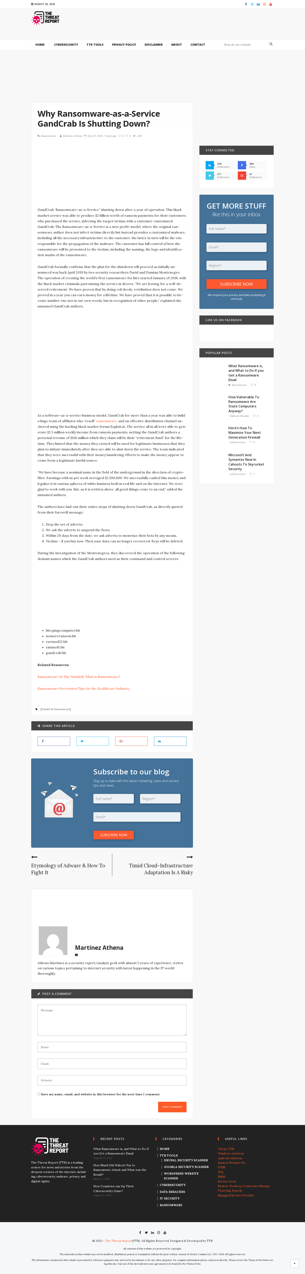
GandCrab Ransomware (56, 709)
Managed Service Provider (236, 1195)
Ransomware (48, 136)
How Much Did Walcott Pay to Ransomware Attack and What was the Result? (119, 1169)
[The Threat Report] (45, 18)
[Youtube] (271, 4)
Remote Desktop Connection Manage (244, 1186)
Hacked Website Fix (231, 1163)
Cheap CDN (226, 1149)
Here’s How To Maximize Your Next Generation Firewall (244, 433)
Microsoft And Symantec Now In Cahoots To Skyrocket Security (246, 462)
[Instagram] (264, 4)
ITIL (221, 1172)
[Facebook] (246, 4)
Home (165, 1149)
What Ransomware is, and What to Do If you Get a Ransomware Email (246, 373)
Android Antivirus (230, 1158)
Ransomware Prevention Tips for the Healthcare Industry (84, 688)
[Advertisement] (177, 26)
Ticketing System (230, 1190)
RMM (221, 1177)
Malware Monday (239, 416)
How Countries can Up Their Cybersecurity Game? (113, 1188)
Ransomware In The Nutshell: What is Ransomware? (79, 677)
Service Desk (227, 1181)
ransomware (106, 421)
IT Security (169, 1198)
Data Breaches (172, 1192)
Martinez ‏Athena (72, 135)
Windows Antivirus (231, 1153)
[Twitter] (252, 4)
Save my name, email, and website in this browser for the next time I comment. (100, 1094)
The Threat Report (118, 1241)
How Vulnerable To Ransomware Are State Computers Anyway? (243, 404)
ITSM (221, 1167)
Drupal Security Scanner (186, 1160)
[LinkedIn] (258, 4)
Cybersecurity (237, 442)
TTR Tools (169, 1155)
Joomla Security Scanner (186, 1167)
